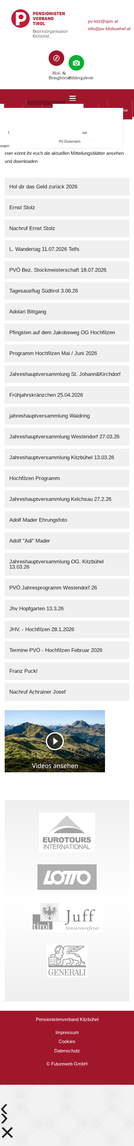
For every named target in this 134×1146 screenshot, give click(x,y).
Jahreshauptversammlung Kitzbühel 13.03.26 (61, 457)
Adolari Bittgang (27, 312)
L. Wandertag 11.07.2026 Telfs (44, 249)
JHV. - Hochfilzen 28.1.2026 (41, 629)
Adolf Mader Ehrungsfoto (38, 520)
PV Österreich (69, 141)
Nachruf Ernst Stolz (32, 228)
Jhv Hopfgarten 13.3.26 (36, 609)
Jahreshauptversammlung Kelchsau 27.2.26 (60, 499)
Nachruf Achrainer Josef (37, 692)
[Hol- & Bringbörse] (56, 58)
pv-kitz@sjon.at (103, 21)
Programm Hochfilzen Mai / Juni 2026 (53, 353)
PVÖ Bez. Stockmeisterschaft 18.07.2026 (57, 270)
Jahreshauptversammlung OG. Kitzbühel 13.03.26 (56, 564)
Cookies (67, 1041)
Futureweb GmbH (69, 1063)
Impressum (67, 1032)
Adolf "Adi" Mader (29, 541)
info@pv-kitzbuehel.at (109, 28)
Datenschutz (67, 1050)
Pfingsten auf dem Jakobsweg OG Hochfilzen (62, 332)
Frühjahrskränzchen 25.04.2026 (46, 395)
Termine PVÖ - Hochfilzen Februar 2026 (55, 650)
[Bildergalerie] (76, 63)
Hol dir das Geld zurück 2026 (43, 187)
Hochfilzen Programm (34, 478)
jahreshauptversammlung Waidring (49, 416)
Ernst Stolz (22, 207)
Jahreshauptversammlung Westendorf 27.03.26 (64, 437)
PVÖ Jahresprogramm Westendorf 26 (53, 588)
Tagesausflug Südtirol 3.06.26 (43, 291)
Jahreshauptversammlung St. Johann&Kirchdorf (65, 374)
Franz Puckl (23, 671)
